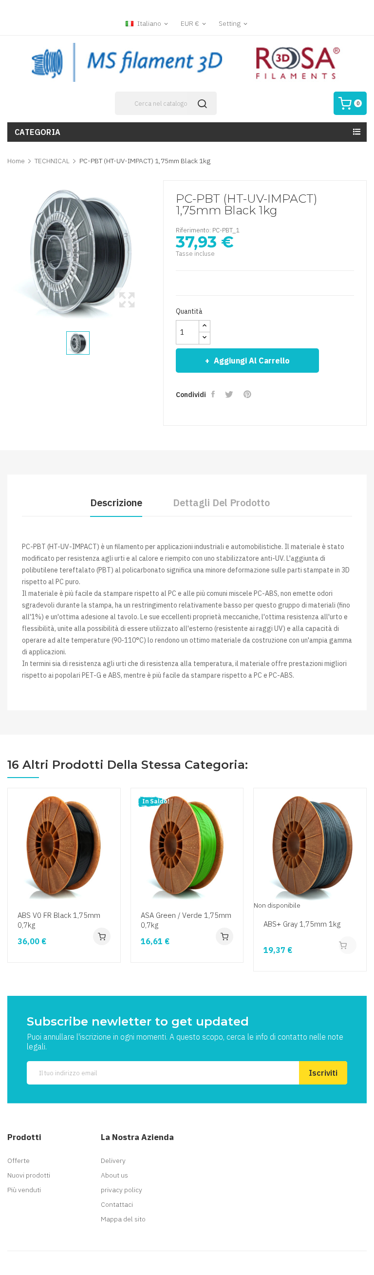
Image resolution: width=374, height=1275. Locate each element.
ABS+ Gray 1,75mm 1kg (301, 924)
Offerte (18, 1160)
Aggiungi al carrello (252, 360)
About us (114, 1175)
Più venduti (24, 1189)
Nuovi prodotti (28, 1175)
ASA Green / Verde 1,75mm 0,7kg (186, 920)
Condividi (214, 394)
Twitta (230, 394)
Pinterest (248, 394)
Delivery (113, 1160)
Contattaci (117, 1204)
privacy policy (121, 1189)
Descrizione (116, 502)
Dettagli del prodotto (221, 502)
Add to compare (111, 882)
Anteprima (111, 845)
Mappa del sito (123, 1219)
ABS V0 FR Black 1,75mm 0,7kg (59, 920)
